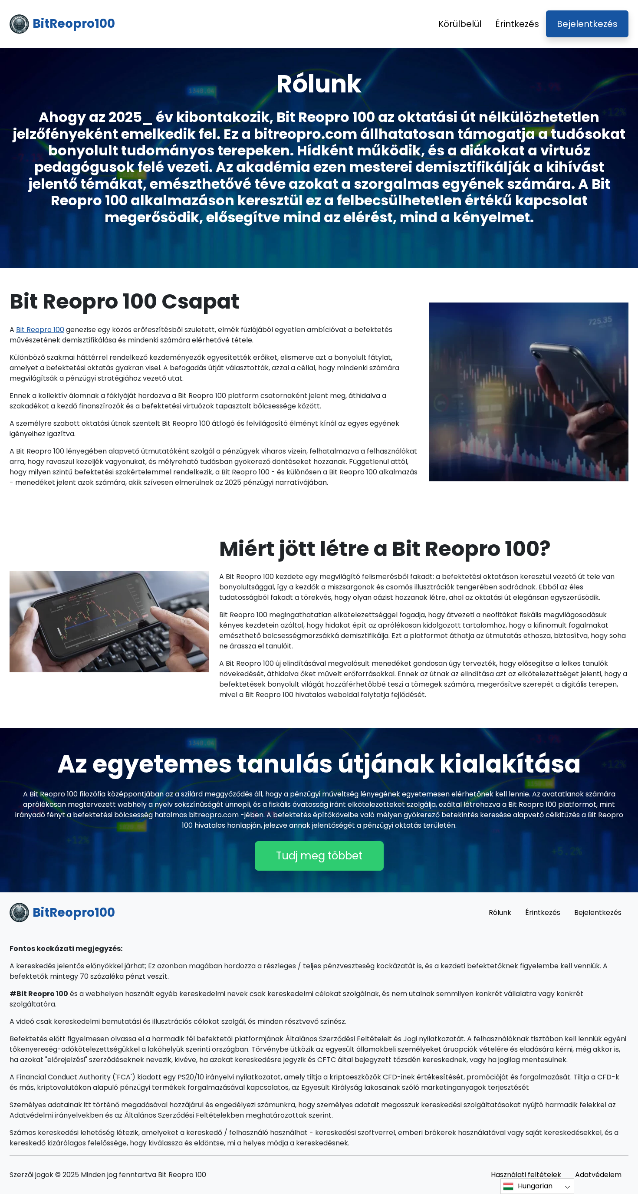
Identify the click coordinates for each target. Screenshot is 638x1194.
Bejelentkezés (587, 24)
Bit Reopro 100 (40, 330)
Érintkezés (517, 24)
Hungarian (535, 1186)
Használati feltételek (526, 1175)
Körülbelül (459, 24)
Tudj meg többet (319, 856)
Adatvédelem (598, 1175)
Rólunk (500, 913)
